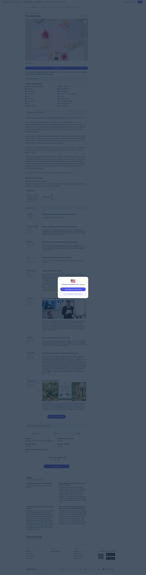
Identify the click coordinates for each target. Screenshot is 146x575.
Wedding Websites (38, 2)
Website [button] (36, 433)
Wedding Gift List (78, 558)
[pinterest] (58, 460)
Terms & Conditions (78, 569)
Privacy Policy (69, 569)
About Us (28, 551)
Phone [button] (78, 433)
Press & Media (30, 556)
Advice (64, 2)
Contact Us (29, 558)
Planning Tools (47, 2)
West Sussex (30, 13)
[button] (85, 39)
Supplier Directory (78, 554)
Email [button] (57, 433)
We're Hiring (29, 554)
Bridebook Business (55, 551)
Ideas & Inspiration (57, 2)
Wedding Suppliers (28, 2)
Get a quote (57, 68)
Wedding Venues (18, 2)
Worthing (36, 13)
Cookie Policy (61, 569)
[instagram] (55, 460)
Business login (127, 2)
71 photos (30, 63)
